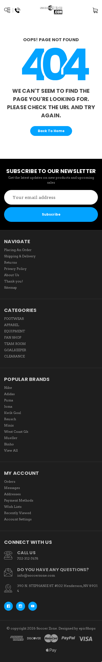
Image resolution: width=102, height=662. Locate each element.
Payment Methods (18, 500)
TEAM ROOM (15, 344)
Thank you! (13, 281)
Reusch (10, 419)
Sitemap (10, 287)
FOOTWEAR (14, 319)
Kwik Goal (12, 413)
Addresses (12, 494)
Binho (9, 444)
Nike (8, 388)
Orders (9, 481)
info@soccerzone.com (36, 575)
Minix (9, 425)
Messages (12, 488)
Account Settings (18, 519)
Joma (8, 406)
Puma (8, 400)
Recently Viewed (17, 513)
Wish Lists (12, 507)
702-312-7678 (27, 558)
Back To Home (51, 131)
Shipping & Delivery (20, 256)
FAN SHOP (12, 337)
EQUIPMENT (14, 331)
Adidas (9, 394)
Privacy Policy (15, 269)
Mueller (10, 438)
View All (11, 450)
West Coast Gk (16, 432)
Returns (10, 262)
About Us (11, 275)
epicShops (87, 628)
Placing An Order (18, 250)
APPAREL (11, 325)
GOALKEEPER (15, 350)
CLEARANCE (14, 356)
